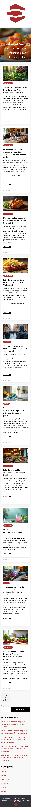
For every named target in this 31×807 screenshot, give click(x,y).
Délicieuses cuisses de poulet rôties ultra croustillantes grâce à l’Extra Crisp (15, 220)
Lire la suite (7, 116)
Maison (6, 403)
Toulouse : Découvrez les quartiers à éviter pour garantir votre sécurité (15, 348)
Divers (3, 775)
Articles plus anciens (5, 697)
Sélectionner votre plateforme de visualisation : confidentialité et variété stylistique (14, 591)
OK (16, 804)
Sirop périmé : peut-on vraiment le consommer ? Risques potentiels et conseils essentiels (13, 739)
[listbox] (15, 44)
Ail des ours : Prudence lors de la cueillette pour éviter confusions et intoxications (15, 90)
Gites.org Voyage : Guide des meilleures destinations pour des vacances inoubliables (15, 757)
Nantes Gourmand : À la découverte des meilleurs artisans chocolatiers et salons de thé (14, 153)
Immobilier (5, 783)
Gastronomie (15, 38)
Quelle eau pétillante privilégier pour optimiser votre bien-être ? (13, 532)
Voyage (3, 792)
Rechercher (5, 706)
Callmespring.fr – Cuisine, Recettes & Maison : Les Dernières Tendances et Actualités (13, 655)
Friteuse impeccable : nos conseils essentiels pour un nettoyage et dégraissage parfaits (13, 411)
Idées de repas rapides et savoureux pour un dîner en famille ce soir (14, 472)
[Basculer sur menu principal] (2, 13)
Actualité (7, 341)
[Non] (29, 801)
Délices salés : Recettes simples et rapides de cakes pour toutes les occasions (13, 724)
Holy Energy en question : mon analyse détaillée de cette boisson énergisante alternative (14, 748)
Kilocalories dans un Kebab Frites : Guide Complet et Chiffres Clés (14, 282)
